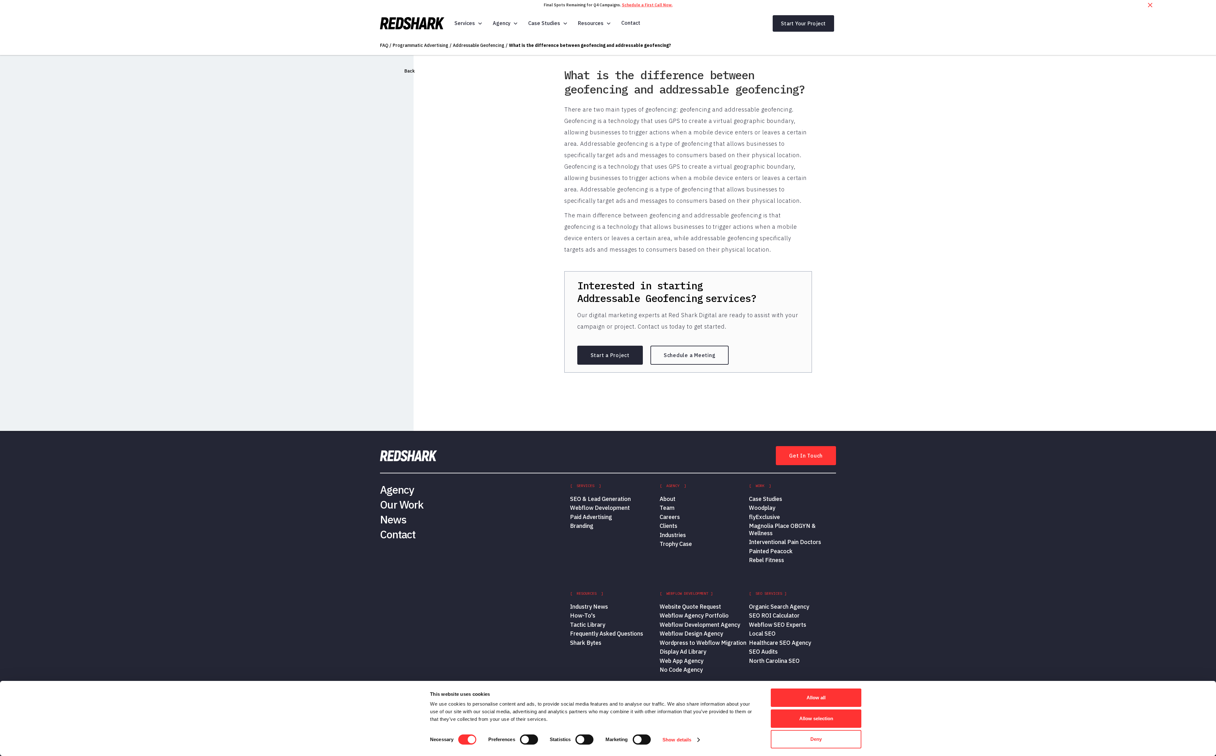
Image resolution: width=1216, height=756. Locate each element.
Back (409, 71)
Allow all (816, 697)
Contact (630, 23)
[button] (468, 23)
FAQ (384, 45)
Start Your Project (803, 23)
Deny (816, 739)
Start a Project (610, 355)
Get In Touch (806, 455)
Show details (676, 739)
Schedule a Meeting (690, 355)
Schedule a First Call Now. (647, 5)
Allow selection (816, 718)
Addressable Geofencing (478, 45)
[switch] (529, 739)
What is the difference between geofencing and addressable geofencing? (590, 45)
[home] (412, 23)
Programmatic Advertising (420, 45)
